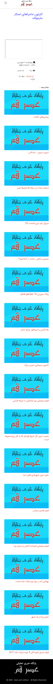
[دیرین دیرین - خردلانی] (26, 138)
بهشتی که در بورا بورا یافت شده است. (32, 581)
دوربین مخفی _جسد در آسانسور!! (33, 259)
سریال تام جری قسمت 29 (37, 223)
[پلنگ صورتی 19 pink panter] (26, 280)
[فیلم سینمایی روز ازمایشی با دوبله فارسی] (26, 386)
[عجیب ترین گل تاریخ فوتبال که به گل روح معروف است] (26, 422)
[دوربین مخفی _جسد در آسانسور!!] (26, 244)
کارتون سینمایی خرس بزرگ (36, 365)
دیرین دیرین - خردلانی (38, 152)
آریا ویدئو (30, 76)
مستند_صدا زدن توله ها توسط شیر (33, 188)
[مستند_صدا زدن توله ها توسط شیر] (26, 173)
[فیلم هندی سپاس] (26, 496)
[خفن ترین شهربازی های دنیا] (26, 461)
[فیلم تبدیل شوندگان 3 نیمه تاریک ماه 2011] (26, 638)
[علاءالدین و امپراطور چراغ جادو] (26, 315)
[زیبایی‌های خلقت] (26, 103)
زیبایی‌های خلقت (41, 117)
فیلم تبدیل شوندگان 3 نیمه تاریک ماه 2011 (29, 652)
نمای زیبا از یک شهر (40, 617)
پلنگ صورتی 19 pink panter (35, 294)
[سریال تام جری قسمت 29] (26, 209)
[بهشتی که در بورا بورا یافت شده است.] (26, 567)
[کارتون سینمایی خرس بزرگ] (26, 351)
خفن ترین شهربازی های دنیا (36, 475)
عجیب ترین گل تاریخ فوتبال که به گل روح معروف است (27, 438)
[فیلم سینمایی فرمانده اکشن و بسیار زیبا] (26, 532)
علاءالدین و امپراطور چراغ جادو (35, 330)
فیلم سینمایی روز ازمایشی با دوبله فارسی (31, 401)
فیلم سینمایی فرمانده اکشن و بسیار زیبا (31, 546)
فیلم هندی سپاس (41, 510)
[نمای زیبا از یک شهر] (26, 603)
